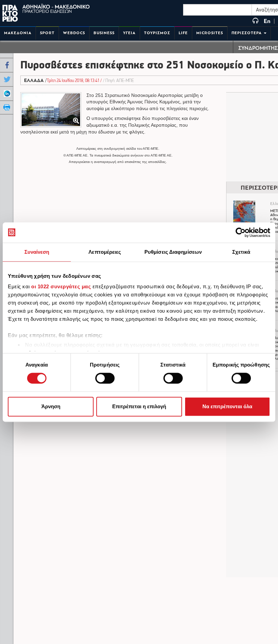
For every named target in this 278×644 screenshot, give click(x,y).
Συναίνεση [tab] (36, 252)
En (267, 21)
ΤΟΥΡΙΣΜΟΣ (157, 33)
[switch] (105, 378)
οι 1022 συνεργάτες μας (61, 286)
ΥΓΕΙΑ (129, 33)
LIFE (183, 33)
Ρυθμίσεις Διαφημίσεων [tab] (173, 252)
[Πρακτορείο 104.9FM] (255, 21)
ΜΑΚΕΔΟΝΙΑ (18, 33)
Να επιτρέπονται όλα (227, 406)
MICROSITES (209, 33)
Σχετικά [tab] (241, 252)
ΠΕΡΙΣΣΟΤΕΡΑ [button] (247, 33)
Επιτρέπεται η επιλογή (139, 406)
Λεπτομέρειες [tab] (104, 252)
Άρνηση (50, 406)
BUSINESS (104, 33)
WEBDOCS (74, 33)
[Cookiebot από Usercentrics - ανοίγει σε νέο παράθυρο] (240, 232)
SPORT (47, 33)
